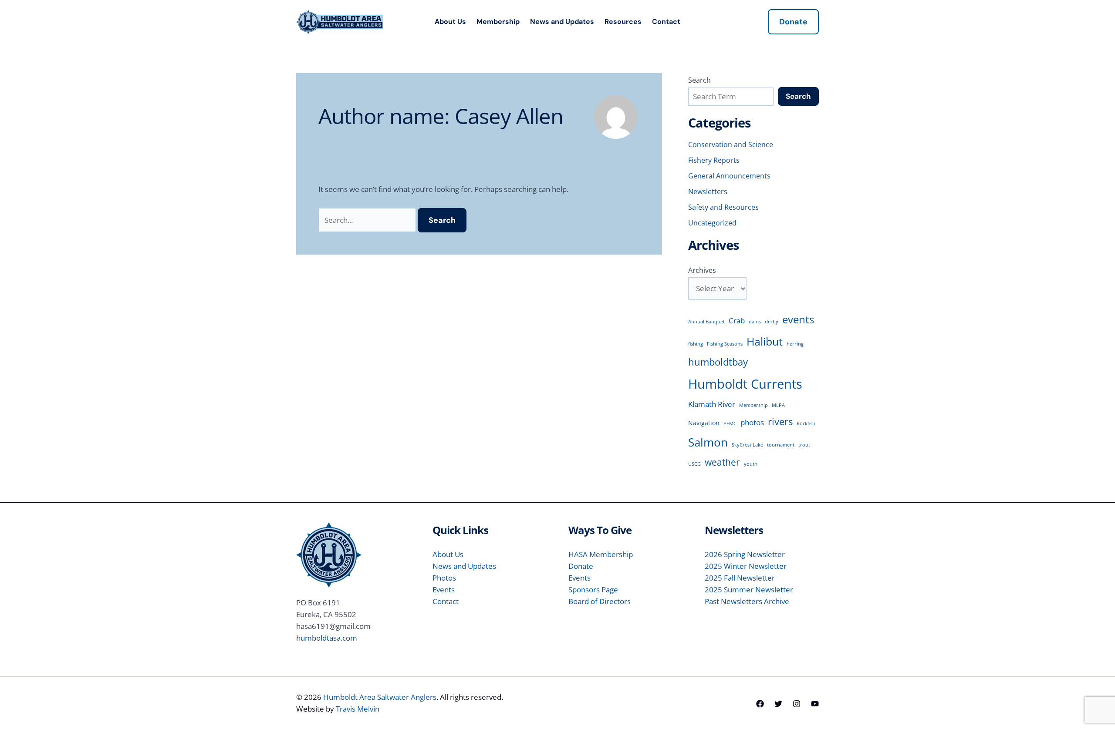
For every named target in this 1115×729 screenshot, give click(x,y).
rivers (780, 421)
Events (443, 590)
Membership (498, 21)
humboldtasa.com (326, 638)
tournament (780, 445)
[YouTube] (815, 704)
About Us (450, 21)
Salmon (708, 442)
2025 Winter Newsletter (746, 566)
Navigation (704, 423)
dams (755, 322)
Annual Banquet (706, 322)
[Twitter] (778, 704)
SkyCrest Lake (747, 445)
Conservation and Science (730, 144)
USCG (694, 464)
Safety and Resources (723, 207)
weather (722, 462)
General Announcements (729, 176)
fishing (695, 344)
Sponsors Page (593, 590)
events (798, 319)
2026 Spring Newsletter (745, 554)
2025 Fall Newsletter (740, 578)
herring (795, 344)
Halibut (765, 341)
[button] (793, 21)
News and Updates (562, 21)
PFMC (730, 423)
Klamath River (711, 404)
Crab (737, 321)
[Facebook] (760, 704)
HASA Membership (600, 554)
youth (750, 464)
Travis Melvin (357, 709)
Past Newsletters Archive (747, 601)
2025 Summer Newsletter (749, 590)
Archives (702, 270)
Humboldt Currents (745, 384)
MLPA (778, 405)
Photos (444, 578)
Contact (666, 21)
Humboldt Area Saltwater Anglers (379, 697)
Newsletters (707, 191)
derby (771, 322)
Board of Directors (599, 601)
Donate (580, 566)
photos (752, 422)
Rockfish (806, 423)
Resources (623, 21)
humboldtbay (718, 361)
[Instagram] (797, 704)
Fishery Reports (714, 160)
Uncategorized (712, 223)
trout (804, 445)
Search (699, 80)
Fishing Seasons (725, 344)
